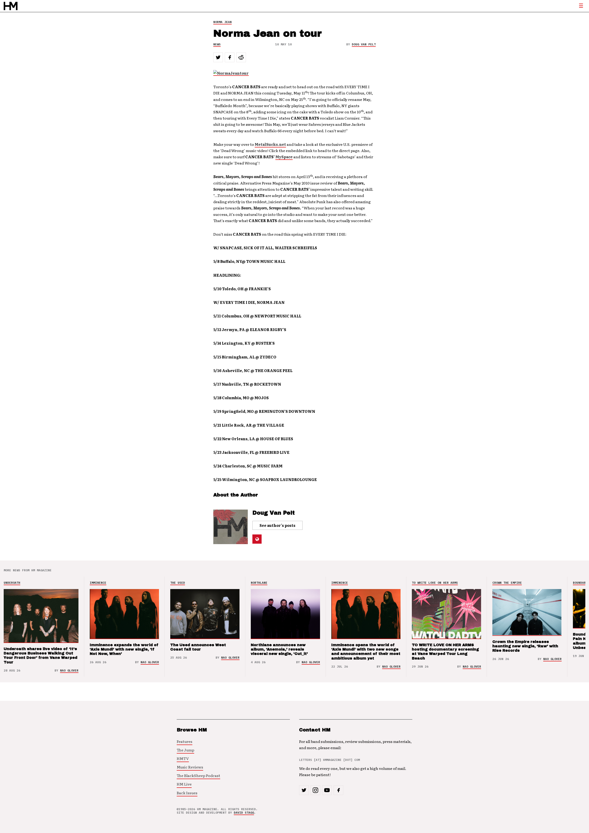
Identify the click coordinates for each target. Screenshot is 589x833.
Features (184, 741)
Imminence (98, 583)
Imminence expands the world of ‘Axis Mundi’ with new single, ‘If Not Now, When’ (124, 649)
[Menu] (581, 6)
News (217, 44)
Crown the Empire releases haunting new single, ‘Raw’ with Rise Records (525, 646)
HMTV (183, 758)
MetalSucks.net (270, 144)
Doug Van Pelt (364, 44)
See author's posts (277, 525)
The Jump (185, 750)
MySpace (284, 156)
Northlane (259, 583)
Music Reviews (190, 767)
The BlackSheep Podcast (198, 775)
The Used (177, 583)
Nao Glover (69, 670)
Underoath (12, 583)
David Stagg (244, 813)
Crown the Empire (507, 583)
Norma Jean (222, 22)
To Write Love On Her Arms (435, 583)
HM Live (184, 784)
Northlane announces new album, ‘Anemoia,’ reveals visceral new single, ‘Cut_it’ (279, 649)
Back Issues (187, 792)
